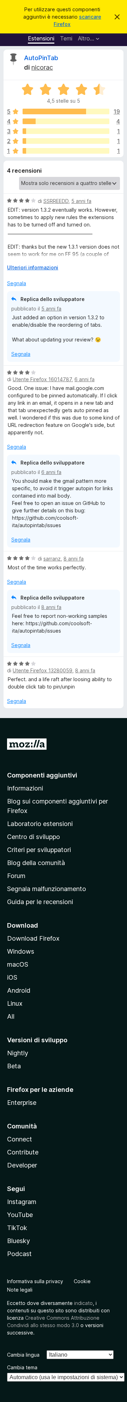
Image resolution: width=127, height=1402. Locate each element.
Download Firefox (33, 938)
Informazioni (25, 788)
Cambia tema (22, 1367)
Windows (20, 951)
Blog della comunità (36, 862)
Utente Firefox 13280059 (42, 670)
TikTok (17, 1227)
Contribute (22, 1152)
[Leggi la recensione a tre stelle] (66, 131)
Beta (14, 1066)
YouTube (20, 1214)
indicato (83, 1303)
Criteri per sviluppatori (39, 849)
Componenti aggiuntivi (42, 775)
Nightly (17, 1053)
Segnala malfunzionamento (46, 888)
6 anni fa (84, 379)
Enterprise (21, 1102)
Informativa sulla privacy (35, 1281)
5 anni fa (81, 201)
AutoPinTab (41, 58)
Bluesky (18, 1240)
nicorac (42, 67)
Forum (16, 875)
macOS (17, 964)
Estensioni (41, 38)
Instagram (21, 1201)
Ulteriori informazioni (32, 267)
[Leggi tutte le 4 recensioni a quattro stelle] (66, 121)
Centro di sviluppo (33, 836)
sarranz (52, 559)
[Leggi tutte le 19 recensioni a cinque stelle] (66, 111)
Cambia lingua (23, 1355)
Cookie (82, 1281)
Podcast (19, 1253)
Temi (66, 38)
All (10, 1016)
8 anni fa (74, 559)
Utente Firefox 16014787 (42, 379)
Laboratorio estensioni (40, 823)
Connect (19, 1139)
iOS (12, 977)
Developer (22, 1165)
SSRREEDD (55, 201)
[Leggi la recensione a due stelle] (66, 141)
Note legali (19, 1290)
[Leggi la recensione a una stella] (66, 151)
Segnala (16, 283)
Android (18, 990)
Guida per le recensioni (40, 901)
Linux (15, 1003)
